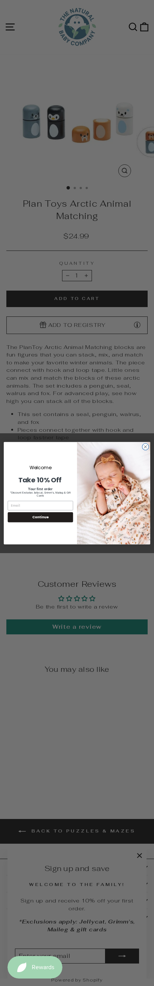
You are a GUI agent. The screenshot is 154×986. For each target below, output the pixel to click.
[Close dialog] (145, 446)
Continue (40, 517)
